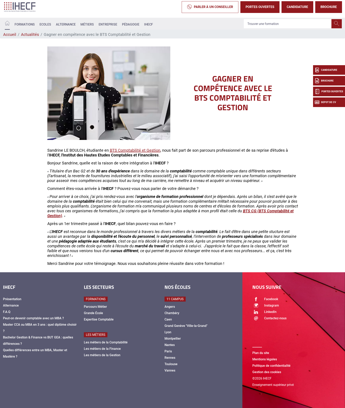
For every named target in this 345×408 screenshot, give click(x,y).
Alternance (66, 24)
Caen (168, 319)
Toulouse (171, 364)
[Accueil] (7, 23)
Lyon (168, 332)
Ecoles (45, 24)
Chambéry (172, 313)
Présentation (12, 299)
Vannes (170, 370)
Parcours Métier (95, 307)
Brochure (328, 7)
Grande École (93, 313)
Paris (168, 351)
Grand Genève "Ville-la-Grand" (186, 326)
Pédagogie (130, 24)
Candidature (297, 7)
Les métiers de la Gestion (102, 355)
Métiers (87, 24)
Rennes (170, 358)
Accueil (9, 34)
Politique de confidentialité (271, 366)
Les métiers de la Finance (102, 349)
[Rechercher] (336, 23)
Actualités (30, 34)
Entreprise (108, 24)
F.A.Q (6, 312)
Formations (25, 24)
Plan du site (260, 353)
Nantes (170, 345)
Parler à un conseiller (213, 7)
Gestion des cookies (266, 372)
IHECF (148, 24)
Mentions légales (264, 359)
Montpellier (173, 338)
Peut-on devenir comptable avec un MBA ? (33, 318)
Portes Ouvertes (260, 7)
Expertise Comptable (99, 319)
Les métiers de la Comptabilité (106, 342)
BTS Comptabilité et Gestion (135, 150)
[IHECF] (24, 7)
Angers (170, 307)
